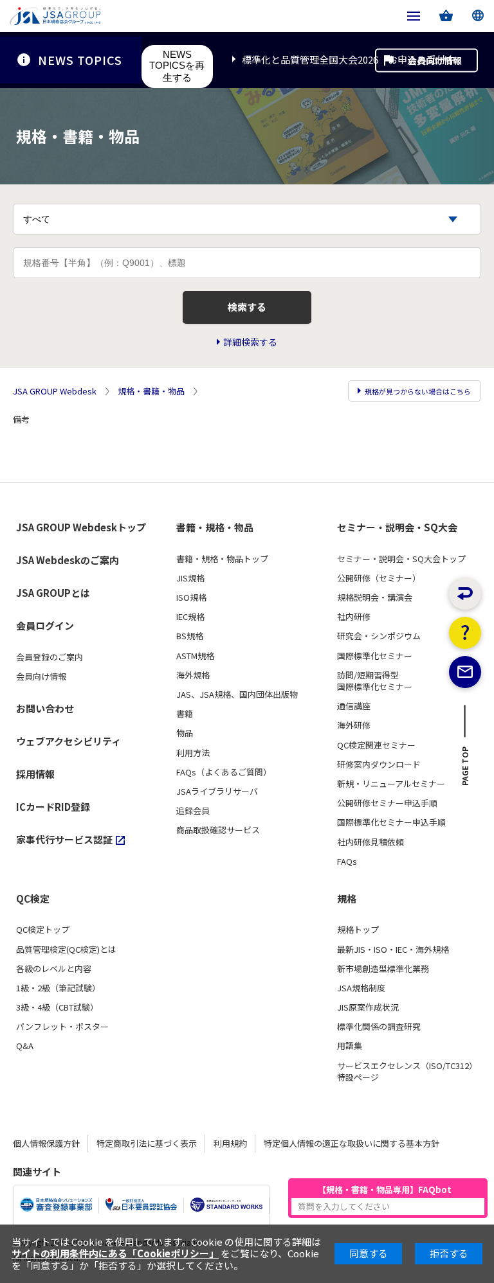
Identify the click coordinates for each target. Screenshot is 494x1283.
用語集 (349, 1046)
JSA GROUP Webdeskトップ (81, 527)
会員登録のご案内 (49, 657)
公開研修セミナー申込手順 (387, 803)
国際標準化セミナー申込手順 (391, 822)
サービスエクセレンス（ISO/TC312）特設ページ (407, 1071)
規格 (346, 899)
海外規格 (193, 675)
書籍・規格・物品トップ (222, 559)
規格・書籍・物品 (151, 391)
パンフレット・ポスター (62, 1026)
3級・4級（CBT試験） (57, 1007)
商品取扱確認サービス (218, 830)
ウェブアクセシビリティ (68, 741)
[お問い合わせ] (465, 672)
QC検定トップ (42, 929)
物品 (184, 733)
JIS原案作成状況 (368, 1007)
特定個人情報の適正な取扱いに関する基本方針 (351, 1143)
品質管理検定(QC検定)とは (66, 949)
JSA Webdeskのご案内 (67, 560)
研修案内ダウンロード (379, 764)
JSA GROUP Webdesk (54, 391)
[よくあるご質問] (465, 633)
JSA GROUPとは (53, 592)
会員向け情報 (435, 59)
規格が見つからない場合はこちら (418, 391)
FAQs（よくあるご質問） (223, 772)
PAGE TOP (465, 770)
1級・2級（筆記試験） (58, 988)
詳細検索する (250, 342)
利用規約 (230, 1143)
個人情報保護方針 (46, 1143)
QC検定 (33, 899)
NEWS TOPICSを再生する (177, 66)
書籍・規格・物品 (214, 527)
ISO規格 (191, 597)
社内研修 (353, 617)
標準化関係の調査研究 (379, 1026)
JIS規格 (190, 578)
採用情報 (35, 774)
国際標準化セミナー (374, 656)
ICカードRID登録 (53, 806)
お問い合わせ (45, 708)
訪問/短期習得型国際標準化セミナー (374, 681)
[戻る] (465, 594)
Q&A (24, 1046)
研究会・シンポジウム (379, 636)
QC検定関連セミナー (376, 745)
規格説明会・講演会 (374, 597)
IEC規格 (190, 617)
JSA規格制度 (361, 988)
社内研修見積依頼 (370, 842)
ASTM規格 (195, 656)
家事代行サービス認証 (64, 839)
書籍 (184, 714)
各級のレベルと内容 (53, 969)
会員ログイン (45, 625)
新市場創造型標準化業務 (383, 969)
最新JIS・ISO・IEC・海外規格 (393, 949)
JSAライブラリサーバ (217, 791)
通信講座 (353, 706)
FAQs (347, 861)
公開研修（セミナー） (379, 578)
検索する (247, 307)
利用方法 (193, 753)
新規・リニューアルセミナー (391, 784)
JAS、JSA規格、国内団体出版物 (237, 694)
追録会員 (193, 811)
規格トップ (358, 929)
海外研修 (353, 725)
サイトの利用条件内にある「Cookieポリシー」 (115, 1253)
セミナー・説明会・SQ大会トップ (401, 559)
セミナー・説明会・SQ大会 (397, 527)
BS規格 (189, 636)
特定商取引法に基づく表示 (146, 1143)
